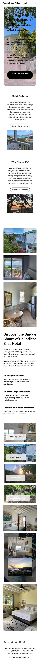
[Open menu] (36, 3)
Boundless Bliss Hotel (15, 3)
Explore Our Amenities (20, 126)
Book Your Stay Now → (20, 74)
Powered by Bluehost (23, 657)
